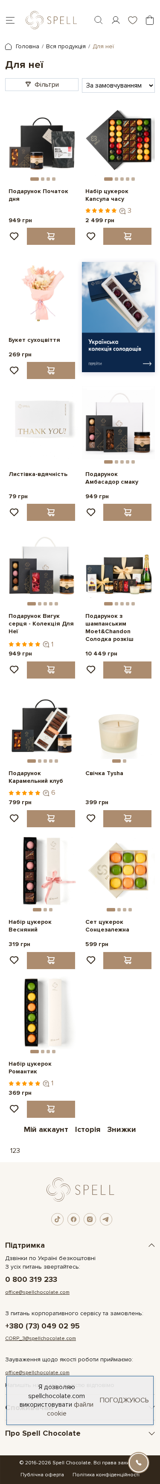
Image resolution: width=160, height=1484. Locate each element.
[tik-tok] (57, 1219)
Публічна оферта (42, 1475)
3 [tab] (48, 179)
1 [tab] (34, 179)
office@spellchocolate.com (37, 1292)
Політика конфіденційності (106, 1475)
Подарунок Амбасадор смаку (111, 477)
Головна (26, 46)
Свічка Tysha (104, 773)
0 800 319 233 (31, 1279)
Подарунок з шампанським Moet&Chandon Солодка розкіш (109, 627)
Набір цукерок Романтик (30, 1067)
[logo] (51, 20)
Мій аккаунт (46, 1129)
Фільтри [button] (47, 84)
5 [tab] (133, 179)
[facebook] (73, 1219)
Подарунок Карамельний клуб (36, 777)
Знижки (121, 1129)
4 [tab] (53, 179)
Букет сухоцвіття (34, 340)
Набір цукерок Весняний (30, 925)
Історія (87, 1129)
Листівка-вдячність (38, 474)
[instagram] (90, 1219)
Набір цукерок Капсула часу (106, 195)
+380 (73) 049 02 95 (42, 1326)
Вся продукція (66, 46)
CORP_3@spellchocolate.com (40, 1338)
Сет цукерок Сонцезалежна (107, 925)
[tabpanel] (42, 139)
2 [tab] (42, 179)
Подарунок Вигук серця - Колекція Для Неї (41, 623)
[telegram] (106, 1219)
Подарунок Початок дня (38, 195)
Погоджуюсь (124, 1400)
